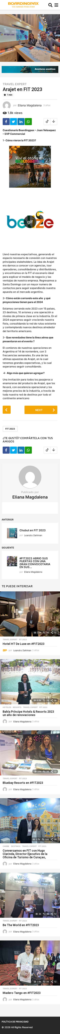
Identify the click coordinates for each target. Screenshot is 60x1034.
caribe (6, 846)
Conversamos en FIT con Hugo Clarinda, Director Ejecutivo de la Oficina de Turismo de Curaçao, (25, 854)
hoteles (7, 707)
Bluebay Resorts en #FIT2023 (23, 782)
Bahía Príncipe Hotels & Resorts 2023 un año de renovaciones (28, 713)
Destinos (15, 846)
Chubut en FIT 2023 (33, 530)
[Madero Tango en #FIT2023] (30, 963)
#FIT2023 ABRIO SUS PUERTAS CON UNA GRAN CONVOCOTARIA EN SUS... (35, 563)
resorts (17, 707)
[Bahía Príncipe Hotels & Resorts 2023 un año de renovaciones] (30, 681)
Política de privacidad (15, 1021)
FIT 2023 (10, 428)
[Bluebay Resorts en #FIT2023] (30, 752)
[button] (50, 5)
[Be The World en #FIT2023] (30, 895)
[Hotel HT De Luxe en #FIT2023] (30, 614)
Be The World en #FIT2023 (21, 925)
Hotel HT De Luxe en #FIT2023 (23, 644)
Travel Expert (15, 84)
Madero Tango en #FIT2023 (21, 993)
